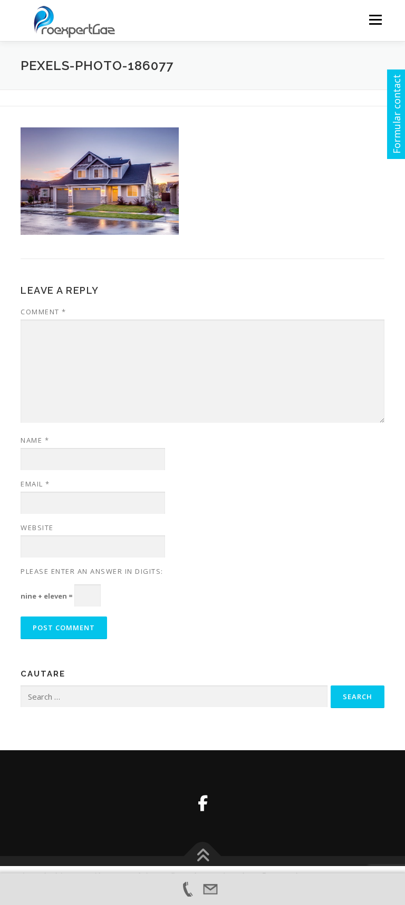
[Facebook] (203, 803)
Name (35, 440)
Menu (375, 19)
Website (37, 527)
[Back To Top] (202, 855)
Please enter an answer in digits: (92, 571)
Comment (43, 311)
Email (35, 484)
